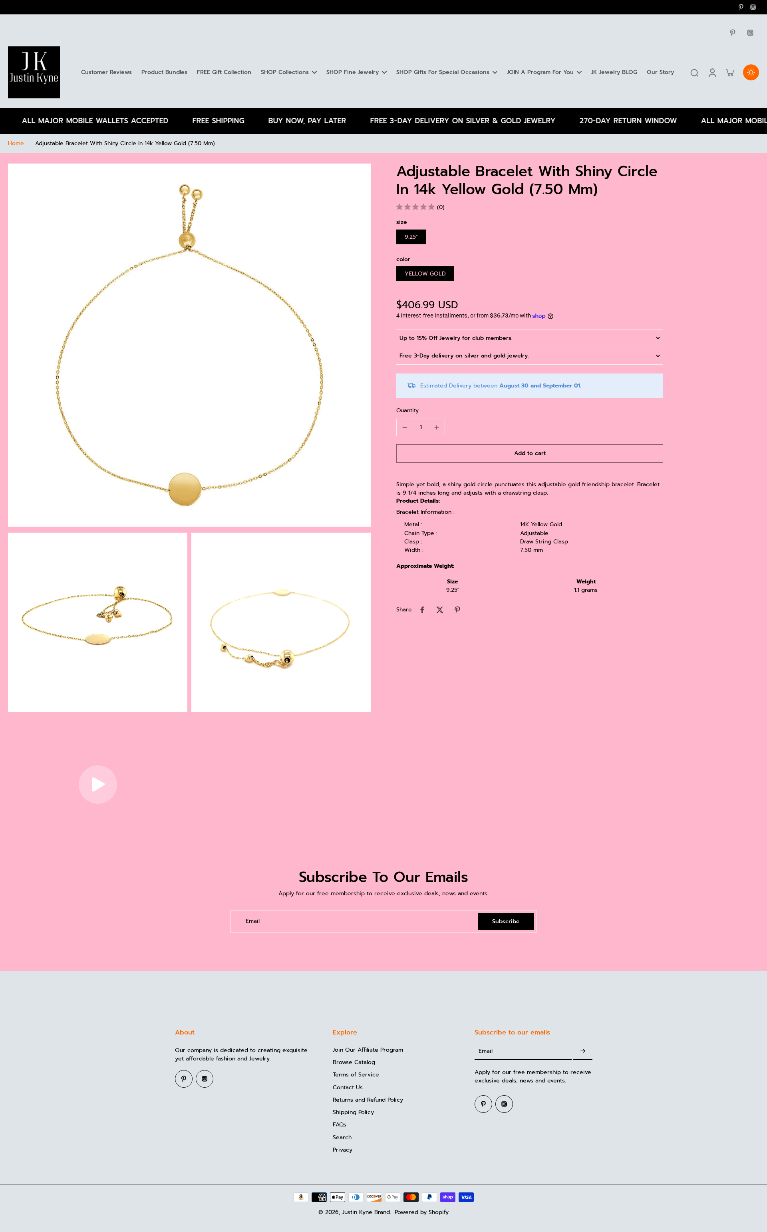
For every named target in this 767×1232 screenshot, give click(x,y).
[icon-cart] (729, 72)
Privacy (342, 1150)
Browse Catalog (354, 1062)
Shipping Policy (353, 1112)
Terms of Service (356, 1074)
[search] (694, 72)
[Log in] (712, 72)
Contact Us (348, 1087)
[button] (529, 453)
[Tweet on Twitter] (440, 610)
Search (342, 1137)
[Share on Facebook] (422, 610)
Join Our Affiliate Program (368, 1050)
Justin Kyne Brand (366, 1212)
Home (16, 143)
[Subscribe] (582, 1051)
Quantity (407, 410)
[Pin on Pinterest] (457, 610)
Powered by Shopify (422, 1212)
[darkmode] (751, 72)
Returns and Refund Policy (368, 1100)
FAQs (339, 1124)
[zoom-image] (189, 344)
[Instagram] (753, 7)
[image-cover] (98, 784)
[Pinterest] (741, 7)
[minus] (405, 427)
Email (253, 921)
